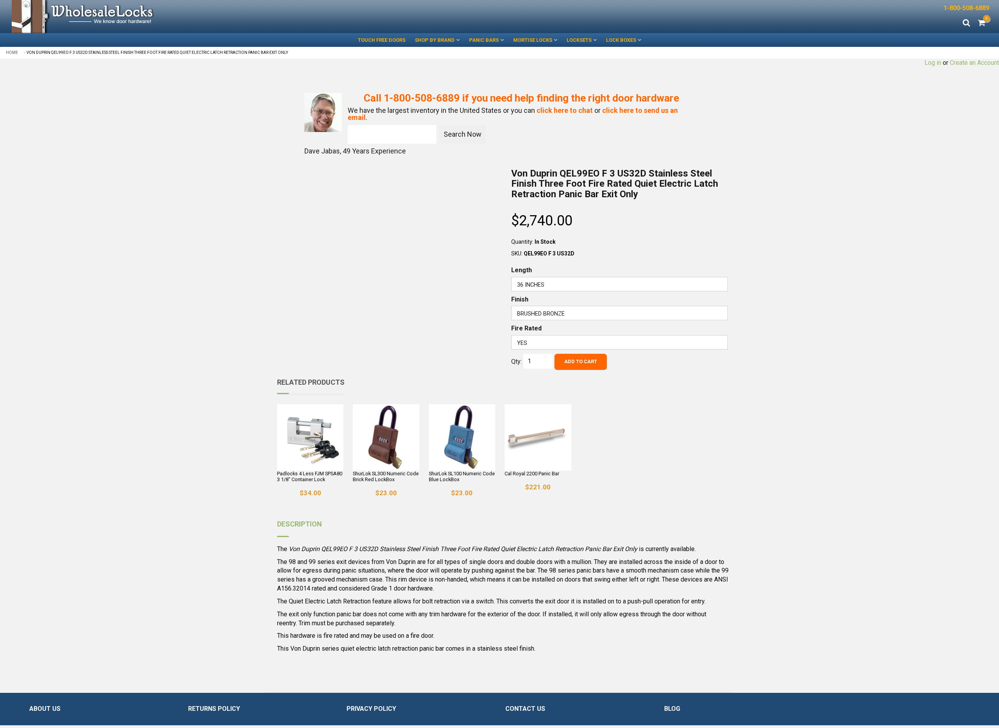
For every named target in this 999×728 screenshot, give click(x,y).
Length (521, 270)
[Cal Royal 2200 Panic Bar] (538, 437)
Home (12, 52)
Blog (672, 708)
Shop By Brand (435, 40)
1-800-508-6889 (966, 8)
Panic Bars (484, 40)
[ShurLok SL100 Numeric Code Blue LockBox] (462, 437)
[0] (981, 23)
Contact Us (525, 708)
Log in (932, 62)
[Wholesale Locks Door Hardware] (250, 16)
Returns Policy (214, 708)
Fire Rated (526, 328)
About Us (44, 708)
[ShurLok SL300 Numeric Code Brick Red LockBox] (386, 437)
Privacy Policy (371, 708)
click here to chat (565, 110)
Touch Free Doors (381, 40)
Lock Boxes (621, 40)
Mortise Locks (532, 40)
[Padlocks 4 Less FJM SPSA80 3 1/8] (310, 437)
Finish (519, 299)
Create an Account (974, 62)
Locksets (579, 40)
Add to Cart (580, 361)
